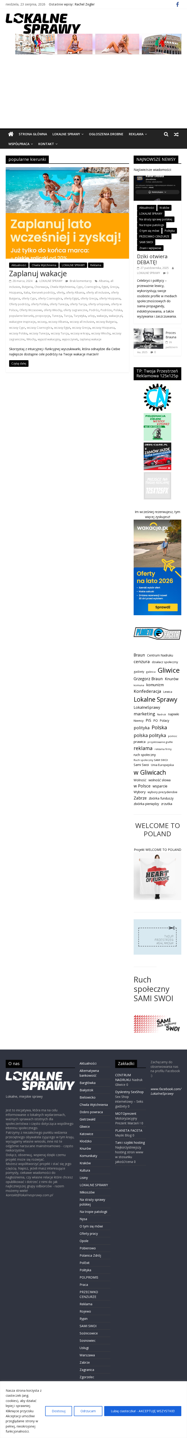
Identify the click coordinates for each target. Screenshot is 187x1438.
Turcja (68, 316)
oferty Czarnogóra (50, 298)
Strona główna (33, 134)
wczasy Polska (18, 333)
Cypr (79, 287)
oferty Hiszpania (109, 298)
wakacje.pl (115, 316)
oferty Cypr (29, 298)
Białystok (86, 1090)
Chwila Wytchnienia (44, 265)
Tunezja (57, 316)
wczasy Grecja (81, 328)
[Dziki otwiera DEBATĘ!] (158, 178)
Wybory (139, 791)
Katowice (86, 1134)
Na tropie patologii (151, 225)
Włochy (31, 339)
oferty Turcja (78, 304)
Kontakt (46, 144)
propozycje (42, 316)
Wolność (140, 780)
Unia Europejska (162, 765)
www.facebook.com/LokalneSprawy (166, 1091)
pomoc (172, 736)
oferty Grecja (89, 298)
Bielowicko (88, 1097)
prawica (139, 741)
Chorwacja (41, 287)
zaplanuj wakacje (90, 339)
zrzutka (166, 803)
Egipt (105, 287)
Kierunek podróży (43, 292)
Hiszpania (15, 292)
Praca (84, 1284)
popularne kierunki (21, 316)
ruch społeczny (145, 755)
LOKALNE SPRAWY (66, 134)
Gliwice (169, 670)
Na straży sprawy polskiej (155, 219)
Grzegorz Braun (148, 678)
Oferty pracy (89, 1233)
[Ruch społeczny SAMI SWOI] (158, 1017)
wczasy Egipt (62, 328)
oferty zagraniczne (75, 310)
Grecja (114, 287)
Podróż (94, 310)
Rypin (84, 1318)
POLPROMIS (89, 1277)
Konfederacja (147, 691)
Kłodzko (86, 1141)
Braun (139, 655)
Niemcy (139, 721)
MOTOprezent (125, 1113)
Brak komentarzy (80, 281)
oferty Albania (75, 292)
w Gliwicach (150, 772)
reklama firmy (163, 749)
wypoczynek (70, 339)
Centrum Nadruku (160, 655)
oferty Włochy (53, 310)
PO (155, 720)
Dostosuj (58, 1411)
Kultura (85, 1170)
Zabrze (140, 798)
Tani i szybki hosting (130, 1142)
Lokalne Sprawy (155, 699)
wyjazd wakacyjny (49, 339)
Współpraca (18, 144)
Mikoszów (87, 1192)
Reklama (136, 134)
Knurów (172, 678)
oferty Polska (39, 304)
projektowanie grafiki (160, 742)
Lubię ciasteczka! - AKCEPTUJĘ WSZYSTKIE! (143, 1411)
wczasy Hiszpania (103, 328)
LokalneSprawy (147, 707)
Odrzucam (88, 1411)
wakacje (102, 316)
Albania (104, 281)
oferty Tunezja (59, 304)
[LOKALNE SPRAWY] (11, 134)
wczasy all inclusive (82, 322)
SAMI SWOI (146, 242)
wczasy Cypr (17, 328)
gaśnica (151, 671)
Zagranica (87, 1370)
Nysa (83, 1219)
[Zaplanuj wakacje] (67, 169)
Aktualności (18, 265)
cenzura (142, 661)
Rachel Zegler (85, 4)
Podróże (106, 310)
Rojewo (85, 1311)
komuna (139, 685)
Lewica (167, 692)
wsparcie (160, 786)
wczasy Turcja (60, 333)
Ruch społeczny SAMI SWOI (151, 760)
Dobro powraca (91, 1112)
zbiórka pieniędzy (146, 804)
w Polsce (142, 786)
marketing (144, 713)
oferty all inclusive (97, 292)
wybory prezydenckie (162, 792)
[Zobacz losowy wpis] (176, 134)
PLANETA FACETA (128, 1130)
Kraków (164, 208)
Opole (84, 1241)
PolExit (85, 1263)
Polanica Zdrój (90, 1255)
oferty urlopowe (98, 304)
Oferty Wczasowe (30, 310)
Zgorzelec (87, 1377)
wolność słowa (159, 780)
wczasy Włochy (100, 333)
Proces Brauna (171, 335)
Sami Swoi (141, 765)
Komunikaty (88, 1156)
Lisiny (84, 1177)
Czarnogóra (92, 287)
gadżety (139, 672)
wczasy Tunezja (39, 333)
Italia (27, 292)
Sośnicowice (89, 1333)
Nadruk (161, 714)
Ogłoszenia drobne (106, 134)
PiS (148, 720)
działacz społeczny (165, 662)
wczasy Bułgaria (106, 322)
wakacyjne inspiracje (22, 322)
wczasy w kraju (79, 333)
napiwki (173, 714)
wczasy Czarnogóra (39, 328)
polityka (142, 727)
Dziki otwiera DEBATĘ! (152, 259)
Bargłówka (88, 1083)
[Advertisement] (94, 94)
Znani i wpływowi (150, 248)
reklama (143, 748)
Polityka (170, 231)
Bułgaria (27, 287)
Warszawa (87, 1355)
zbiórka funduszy (161, 798)
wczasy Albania (58, 322)
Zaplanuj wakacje (38, 273)
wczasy (42, 322)
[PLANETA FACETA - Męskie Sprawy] (158, 630)
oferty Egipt (71, 298)
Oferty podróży (19, 304)
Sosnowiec (88, 1340)
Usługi (84, 1348)
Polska (118, 310)
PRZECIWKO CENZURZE (154, 236)
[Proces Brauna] (148, 330)
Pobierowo (88, 1248)
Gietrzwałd (87, 1119)
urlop (91, 316)
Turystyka (80, 316)
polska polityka (150, 735)
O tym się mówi (149, 231)
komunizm (155, 684)
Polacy (164, 720)
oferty (60, 292)
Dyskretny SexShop (129, 1092)
